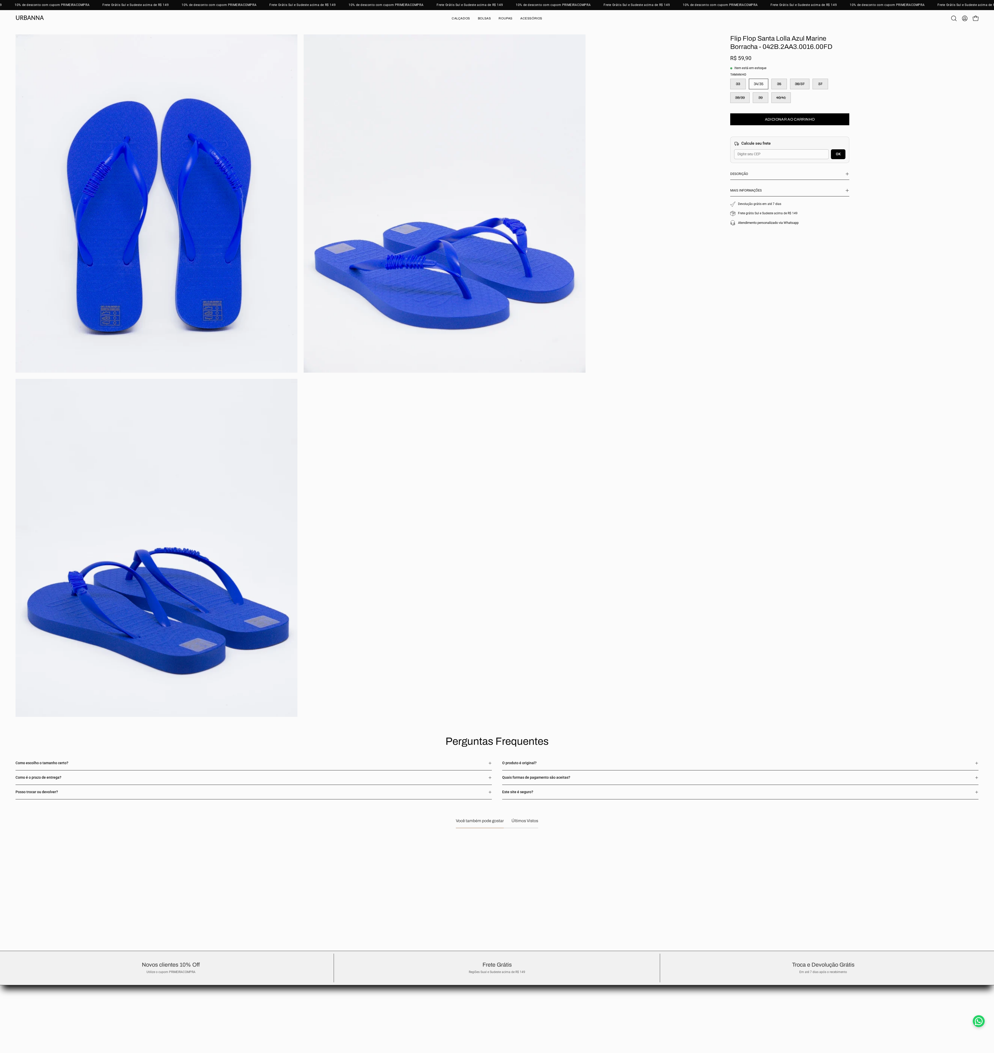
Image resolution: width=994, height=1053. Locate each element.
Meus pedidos (27, 997)
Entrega (22, 990)
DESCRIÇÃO (739, 174)
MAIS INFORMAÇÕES (746, 190)
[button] (461, 18)
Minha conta (26, 1005)
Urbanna (30, 18)
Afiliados (23, 1013)
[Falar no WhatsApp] (979, 1021)
